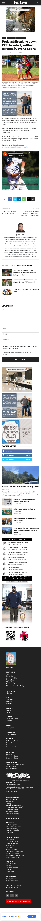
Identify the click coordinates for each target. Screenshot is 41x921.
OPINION (9, 717)
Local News (9, 699)
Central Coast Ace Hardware (14, 764)
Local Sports (10, 728)
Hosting (8, 804)
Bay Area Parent (11, 864)
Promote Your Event (12, 747)
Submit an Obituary (12, 758)
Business (9, 701)
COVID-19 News (11, 734)
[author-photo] (20, 228)
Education (9, 703)
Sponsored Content (12, 810)
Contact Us (9, 676)
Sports (4, 38)
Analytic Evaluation (12, 812)
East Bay (8, 869)
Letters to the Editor (12, 718)
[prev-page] (3, 299)
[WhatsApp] (24, 199)
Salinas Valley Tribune (12, 853)
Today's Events (10, 743)
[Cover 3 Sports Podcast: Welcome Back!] (7, 291)
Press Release (10, 680)
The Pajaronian (10, 855)
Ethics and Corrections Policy (15, 686)
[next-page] (6, 299)
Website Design (10, 802)
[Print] (33, 199)
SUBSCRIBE (9, 667)
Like (29, 451)
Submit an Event (11, 745)
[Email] (29, 199)
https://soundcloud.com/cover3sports (16, 147)
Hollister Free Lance (12, 843)
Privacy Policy (10, 682)
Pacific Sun (9, 833)
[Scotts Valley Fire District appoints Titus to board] (7, 521)
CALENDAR (9, 739)
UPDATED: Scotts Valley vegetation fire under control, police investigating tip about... (26, 530)
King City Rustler (11, 845)
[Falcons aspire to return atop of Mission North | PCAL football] (7, 282)
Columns (8, 710)
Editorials (9, 720)
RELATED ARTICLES (8, 266)
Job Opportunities (11, 879)
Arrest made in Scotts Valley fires (20, 486)
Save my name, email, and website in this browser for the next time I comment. (20, 347)
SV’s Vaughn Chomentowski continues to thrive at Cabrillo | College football (24, 272)
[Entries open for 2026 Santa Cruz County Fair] (7, 511)
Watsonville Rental (11, 768)
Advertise (9, 693)
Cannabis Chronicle (12, 867)
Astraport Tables (11, 766)
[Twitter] (15, 199)
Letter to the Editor (12, 678)
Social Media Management (14, 808)
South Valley (10, 871)
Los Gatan (9, 847)
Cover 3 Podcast (11, 38)
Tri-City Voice (10, 857)
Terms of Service (11, 684)
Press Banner (10, 851)
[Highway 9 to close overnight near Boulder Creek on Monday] (7, 502)
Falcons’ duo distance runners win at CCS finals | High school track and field (30, 213)
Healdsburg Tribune (12, 841)
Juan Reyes (5, 52)
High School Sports (21, 38)
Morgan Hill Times (11, 849)
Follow (28, 455)
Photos (8, 712)
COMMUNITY (10, 708)
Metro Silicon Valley (12, 829)
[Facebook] (10, 199)
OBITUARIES (10, 752)
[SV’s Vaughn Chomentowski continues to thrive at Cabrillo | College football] (7, 272)
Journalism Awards (12, 881)
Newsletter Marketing (12, 813)
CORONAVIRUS (11, 732)
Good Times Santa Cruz (13, 827)
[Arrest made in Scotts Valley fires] (20, 475)
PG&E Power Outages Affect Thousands (9, 212)
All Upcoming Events (12, 741)
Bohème (8, 866)
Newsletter (9, 674)
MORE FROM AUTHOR (24, 266)
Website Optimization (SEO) (14, 806)
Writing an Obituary (12, 756)
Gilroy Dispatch (10, 839)
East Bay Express (11, 825)
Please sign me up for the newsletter (14, 352)
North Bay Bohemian (12, 831)
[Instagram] (12, 895)
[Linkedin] (19, 199)
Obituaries (9, 754)
